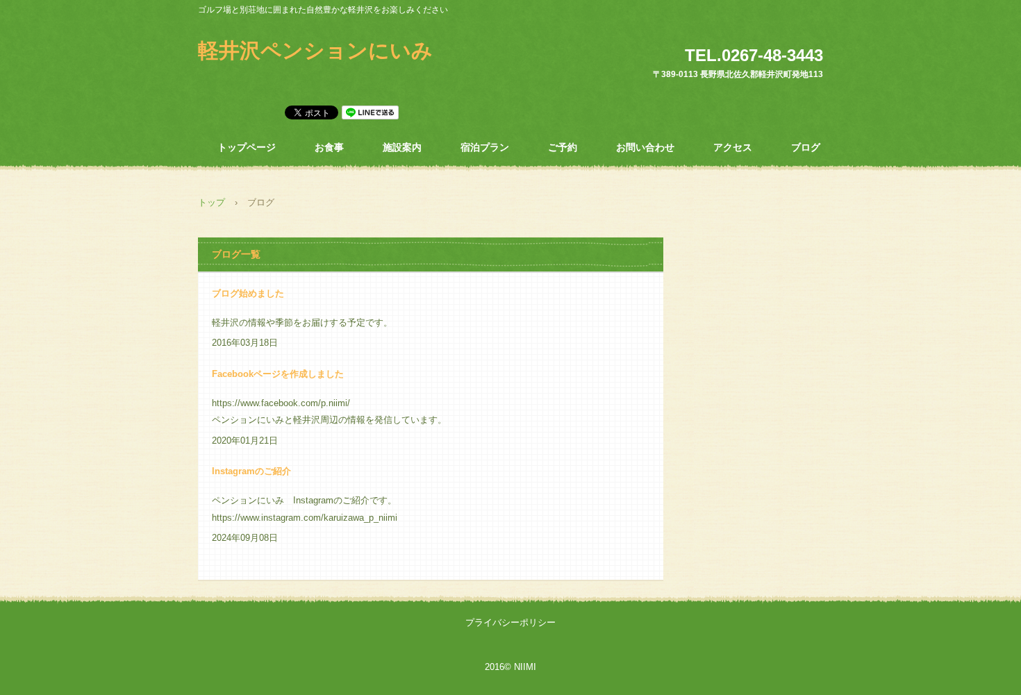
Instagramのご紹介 (251, 471)
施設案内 (402, 147)
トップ (211, 202)
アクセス (732, 147)
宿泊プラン (484, 147)
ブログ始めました (248, 293)
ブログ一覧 (236, 254)
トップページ (246, 147)
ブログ (805, 147)
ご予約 (562, 147)
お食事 (329, 147)
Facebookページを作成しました (278, 374)
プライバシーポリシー (510, 622)
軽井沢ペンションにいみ (315, 50)
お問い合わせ (645, 147)
